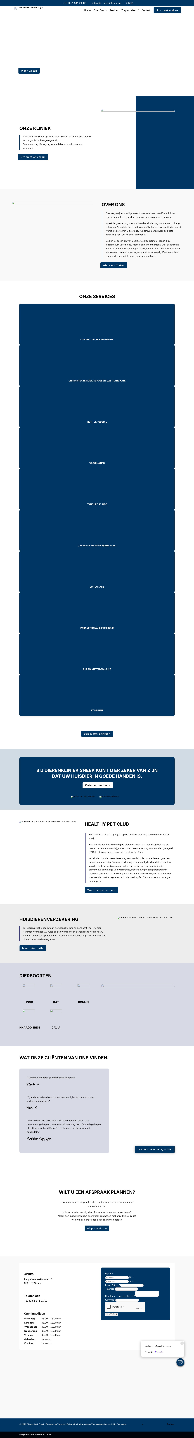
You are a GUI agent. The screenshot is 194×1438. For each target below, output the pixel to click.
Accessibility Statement (115, 1424)
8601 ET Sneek (32, 1283)
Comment (110, 1299)
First (131, 1277)
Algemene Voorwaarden (92, 1424)
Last (131, 1281)
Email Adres (112, 1285)
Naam (109, 1273)
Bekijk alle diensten (97, 733)
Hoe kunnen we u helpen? (120, 1296)
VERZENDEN (111, 1314)
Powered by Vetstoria (55, 1424)
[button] (180, 1362)
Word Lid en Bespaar (101, 890)
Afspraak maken (167, 10)
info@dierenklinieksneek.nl (106, 3)
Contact (146, 10)
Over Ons (99, 10)
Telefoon (110, 1288)
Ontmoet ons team (33, 157)
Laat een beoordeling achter (155, 1149)
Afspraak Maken (114, 265)
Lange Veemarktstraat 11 (38, 1279)
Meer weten (29, 70)
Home (87, 10)
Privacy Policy (73, 1424)
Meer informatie (33, 948)
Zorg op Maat (128, 10)
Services (114, 10)
